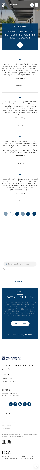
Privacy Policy (21, 276)
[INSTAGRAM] (15, 404)
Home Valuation (9, 423)
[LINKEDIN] (20, 404)
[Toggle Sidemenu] (36, 5)
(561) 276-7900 (26, 334)
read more (19, 78)
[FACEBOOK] (11, 404)
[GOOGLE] (29, 404)
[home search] (32, 5)
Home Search (8, 426)
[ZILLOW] (25, 404)
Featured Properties (11, 417)
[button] (20, 323)
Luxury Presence (9, 458)
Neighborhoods (9, 420)
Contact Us (6, 429)
